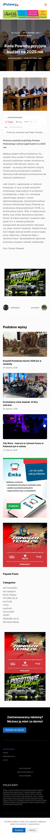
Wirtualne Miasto (11, 622)
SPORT (6, 615)
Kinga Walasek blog (29, 790)
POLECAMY (8, 611)
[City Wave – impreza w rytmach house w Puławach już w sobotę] (25, 426)
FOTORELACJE (10, 598)
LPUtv (6, 605)
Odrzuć (32, 830)
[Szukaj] (40, 4)
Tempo (26, 122)
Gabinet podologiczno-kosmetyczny (23, 791)
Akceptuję (19, 830)
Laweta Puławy (41, 800)
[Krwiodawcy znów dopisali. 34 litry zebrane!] (25, 385)
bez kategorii (9, 591)
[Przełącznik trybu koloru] (34, 4)
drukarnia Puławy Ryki (26, 800)
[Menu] (45, 4)
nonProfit (7, 608)
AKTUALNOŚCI (26, 35)
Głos (6, 127)
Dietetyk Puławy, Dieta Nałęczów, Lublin (18, 802)
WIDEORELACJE (11, 618)
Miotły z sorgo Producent (12, 790)
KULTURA (7, 601)
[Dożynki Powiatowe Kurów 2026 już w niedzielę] (25, 344)
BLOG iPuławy (10, 594)
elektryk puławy (30, 792)
